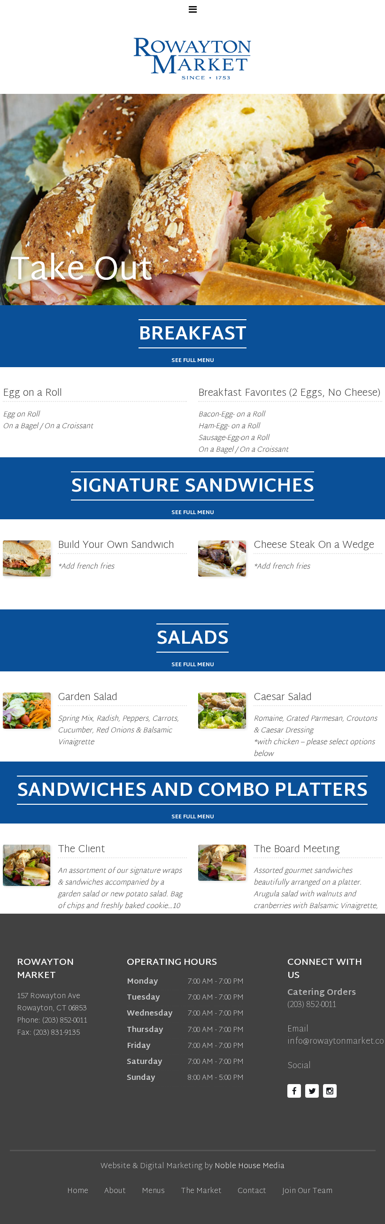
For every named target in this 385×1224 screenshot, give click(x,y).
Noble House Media (250, 1166)
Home (77, 1191)
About (115, 1191)
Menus (153, 1191)
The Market (201, 1191)
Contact (252, 1191)
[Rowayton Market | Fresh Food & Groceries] (192, 58)
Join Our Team (307, 1191)
